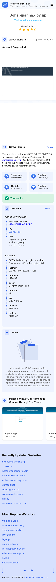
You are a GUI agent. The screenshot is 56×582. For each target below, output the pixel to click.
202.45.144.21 (15, 232)
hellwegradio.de (10, 489)
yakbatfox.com (10, 520)
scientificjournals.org (13, 461)
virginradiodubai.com (13, 475)
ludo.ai (5, 557)
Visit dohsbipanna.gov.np (28, 20)
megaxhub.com (10, 544)
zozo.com (7, 466)
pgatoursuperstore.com (15, 470)
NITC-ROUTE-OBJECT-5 (20, 224)
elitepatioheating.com (13, 553)
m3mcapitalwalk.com (13, 548)
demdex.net (8, 484)
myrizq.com (8, 534)
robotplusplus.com (12, 494)
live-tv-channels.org (13, 525)
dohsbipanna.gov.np (12, 160)
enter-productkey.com (14, 480)
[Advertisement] (27, 57)
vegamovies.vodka (12, 530)
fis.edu (5, 498)
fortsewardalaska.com (14, 503)
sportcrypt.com (10, 562)
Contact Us (28, 570)
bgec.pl (6, 539)
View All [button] (50, 147)
